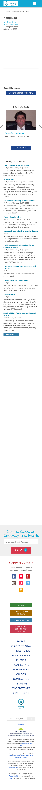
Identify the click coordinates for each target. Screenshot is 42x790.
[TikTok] (21, 583)
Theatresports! (9, 294)
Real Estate (21, 664)
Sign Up (19, 550)
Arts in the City (10, 179)
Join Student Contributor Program (21, 629)
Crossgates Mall (23, 12)
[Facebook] (14, 576)
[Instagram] (14, 583)
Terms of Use (29, 755)
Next (40, 128)
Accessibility (14, 776)
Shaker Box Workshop (13, 217)
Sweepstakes (21, 688)
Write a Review (12, 24)
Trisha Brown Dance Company (16, 280)
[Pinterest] (28, 576)
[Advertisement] (21, 435)
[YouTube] (21, 576)
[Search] (31, 719)
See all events (10, 334)
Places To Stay (21, 646)
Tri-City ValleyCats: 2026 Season (16, 165)
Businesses (21, 669)
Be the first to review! (22, 93)
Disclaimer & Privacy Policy (16, 755)
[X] (28, 583)
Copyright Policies (21, 757)
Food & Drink (21, 655)
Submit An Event (21, 620)
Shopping (14, 12)
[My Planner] (21, 590)
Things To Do (21, 650)
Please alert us (13, 767)
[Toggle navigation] (34, 3)
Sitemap (21, 724)
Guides (21, 674)
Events (21, 660)
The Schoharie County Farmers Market (19, 201)
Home (8, 12)
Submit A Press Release (21, 613)
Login (21, 605)
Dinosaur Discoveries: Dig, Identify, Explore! (21, 231)
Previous (1, 128)
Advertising (21, 693)
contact (10, 778)
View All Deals (21, 148)
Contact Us (21, 678)
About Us (21, 683)
